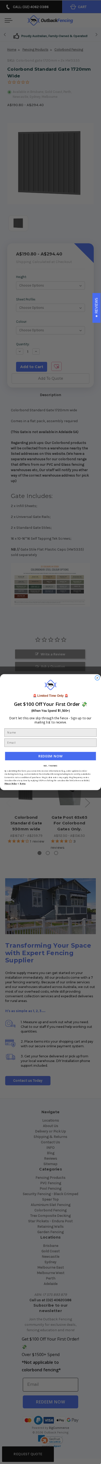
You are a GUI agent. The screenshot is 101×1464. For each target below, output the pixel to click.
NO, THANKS (50, 765)
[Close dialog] (97, 678)
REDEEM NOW (50, 755)
